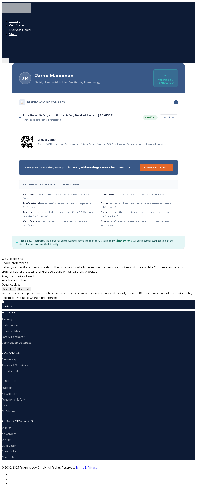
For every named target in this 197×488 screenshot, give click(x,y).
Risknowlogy (123, 240)
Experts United (12, 371)
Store (13, 34)
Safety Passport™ (14, 337)
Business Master (20, 30)
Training (14, 21)
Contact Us (9, 451)
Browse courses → (156, 167)
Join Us (6, 428)
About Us (8, 457)
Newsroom (9, 434)
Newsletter (9, 394)
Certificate (168, 117)
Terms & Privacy (86, 467)
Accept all (8, 289)
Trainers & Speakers (15, 365)
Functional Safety (13, 399)
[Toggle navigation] (5, 60)
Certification (17, 25)
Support (7, 388)
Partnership (9, 359)
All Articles (8, 411)
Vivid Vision (9, 445)
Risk (4, 405)
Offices (6, 439)
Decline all (24, 289)
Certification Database (17, 342)
